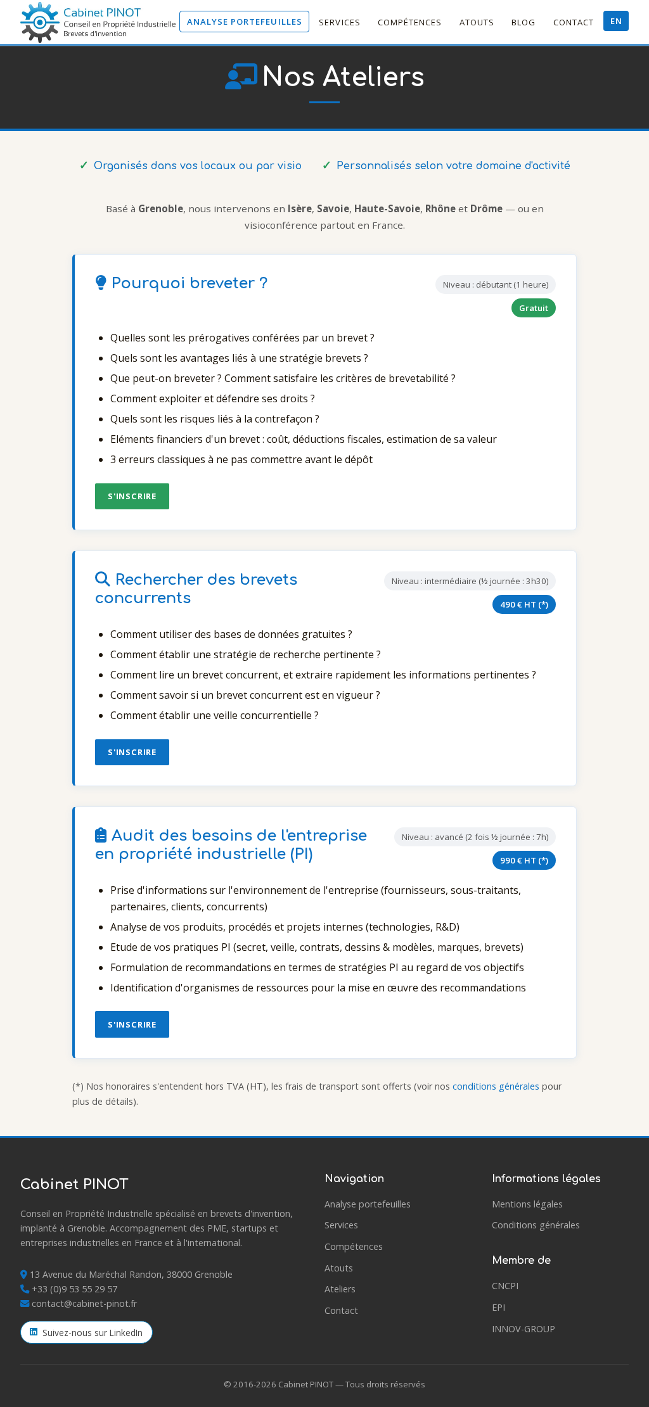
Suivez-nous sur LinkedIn (92, 1333)
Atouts (476, 22)
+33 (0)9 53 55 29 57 (74, 1289)
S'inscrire (132, 496)
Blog (523, 22)
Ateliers (340, 1289)
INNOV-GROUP (523, 1329)
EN (616, 21)
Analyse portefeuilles (244, 21)
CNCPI (505, 1286)
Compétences (410, 22)
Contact (573, 22)
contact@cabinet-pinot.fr (84, 1303)
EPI (498, 1307)
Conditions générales (536, 1225)
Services (339, 22)
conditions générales (496, 1086)
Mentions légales (527, 1204)
